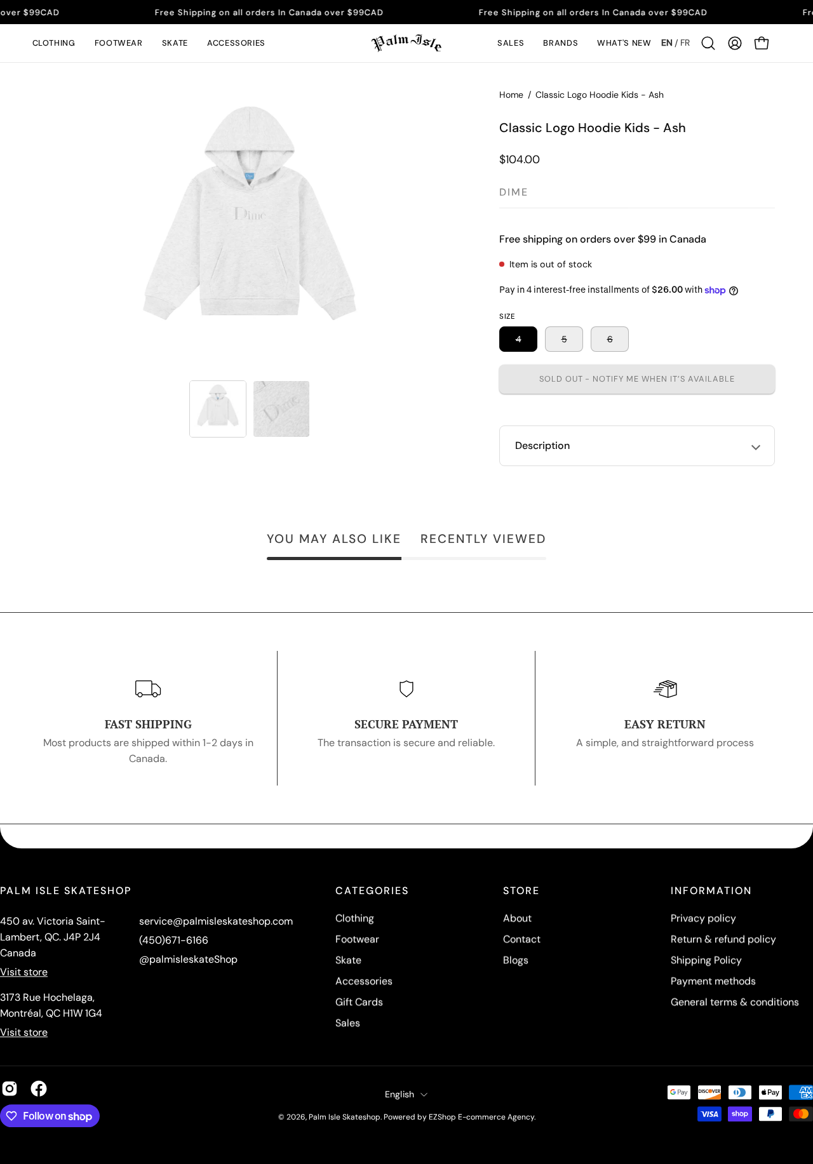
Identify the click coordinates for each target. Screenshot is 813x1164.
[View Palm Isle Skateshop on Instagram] (9, 1088)
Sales (347, 1022)
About (517, 918)
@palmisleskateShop (188, 959)
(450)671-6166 (173, 940)
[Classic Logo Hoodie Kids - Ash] (217, 409)
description (542, 445)
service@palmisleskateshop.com (216, 921)
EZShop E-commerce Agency (481, 1117)
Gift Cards (359, 1001)
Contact (522, 939)
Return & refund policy (723, 939)
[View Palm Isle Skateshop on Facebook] (38, 1088)
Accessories (364, 980)
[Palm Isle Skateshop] (406, 43)
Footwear (357, 939)
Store (521, 891)
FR (685, 42)
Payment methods (713, 980)
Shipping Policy (706, 960)
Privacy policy (703, 918)
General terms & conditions (735, 1001)
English (400, 1094)
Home (511, 94)
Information (711, 891)
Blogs (515, 960)
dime (513, 192)
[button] (54, 43)
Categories (372, 891)
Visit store (24, 972)
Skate (348, 960)
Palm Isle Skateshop (344, 1117)
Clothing (354, 918)
